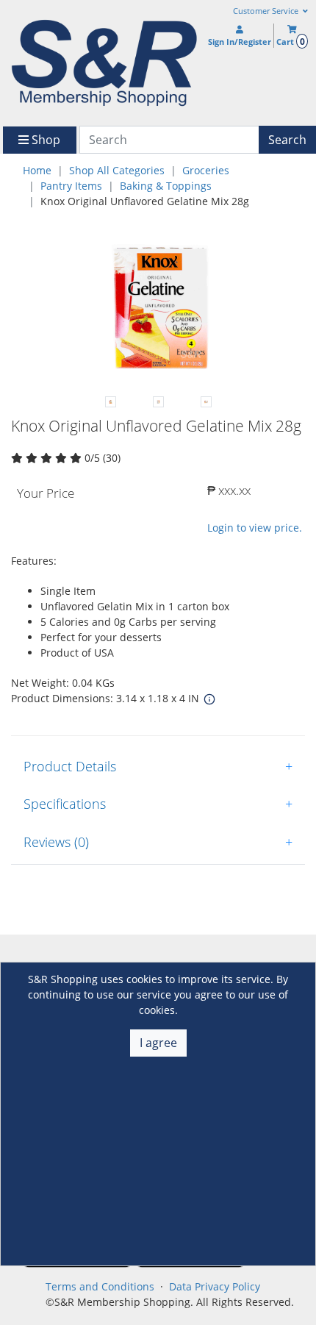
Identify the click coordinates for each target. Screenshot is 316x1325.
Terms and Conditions (100, 1286)
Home (37, 170)
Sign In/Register (239, 41)
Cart (290, 41)
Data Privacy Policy (214, 1286)
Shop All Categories (117, 170)
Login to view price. (254, 528)
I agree (158, 1043)
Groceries (205, 170)
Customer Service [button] (267, 11)
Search (287, 140)
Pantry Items (71, 186)
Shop (44, 140)
